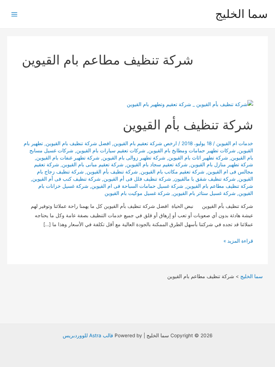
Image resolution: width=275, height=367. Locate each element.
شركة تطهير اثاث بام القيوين (198, 158)
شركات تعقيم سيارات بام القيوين (110, 150)
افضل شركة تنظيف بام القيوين (78, 143)
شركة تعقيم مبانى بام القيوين (93, 164)
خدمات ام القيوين (234, 143)
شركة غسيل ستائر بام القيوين (204, 193)
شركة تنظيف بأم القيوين (188, 125)
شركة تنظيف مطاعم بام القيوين (219, 186)
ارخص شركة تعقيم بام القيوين (145, 143)
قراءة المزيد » (238, 242)
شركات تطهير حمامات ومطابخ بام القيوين (192, 150)
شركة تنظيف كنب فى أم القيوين (66, 179)
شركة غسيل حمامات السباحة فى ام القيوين (137, 186)
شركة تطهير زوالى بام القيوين (133, 158)
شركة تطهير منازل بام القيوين (221, 164)
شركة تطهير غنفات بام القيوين (68, 158)
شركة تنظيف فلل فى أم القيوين (137, 179)
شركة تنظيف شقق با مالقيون (205, 179)
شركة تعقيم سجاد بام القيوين (157, 164)
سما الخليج (241, 14)
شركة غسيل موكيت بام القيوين (137, 193)
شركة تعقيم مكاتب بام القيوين (172, 172)
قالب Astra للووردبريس (88, 335)
